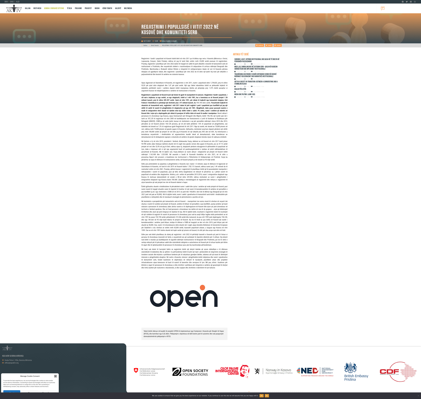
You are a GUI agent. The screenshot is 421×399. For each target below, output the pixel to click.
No (267, 395)
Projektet (88, 8)
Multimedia (128, 8)
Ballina (27, 8)
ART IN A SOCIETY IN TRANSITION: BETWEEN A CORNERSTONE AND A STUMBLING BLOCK (256, 82)
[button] (55, 376)
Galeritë (118, 8)
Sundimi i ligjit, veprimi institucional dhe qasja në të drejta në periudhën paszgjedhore (256, 60)
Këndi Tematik (107, 8)
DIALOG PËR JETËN (240, 89)
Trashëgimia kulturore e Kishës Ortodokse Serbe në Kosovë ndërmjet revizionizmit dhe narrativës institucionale (255, 75)
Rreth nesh (37, 8)
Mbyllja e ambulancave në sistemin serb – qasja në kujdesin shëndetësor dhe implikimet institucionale (255, 67)
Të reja (69, 8)
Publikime (78, 8)
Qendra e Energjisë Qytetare (54, 8)
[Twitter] (407, 2)
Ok (262, 395)
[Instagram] (415, 2)
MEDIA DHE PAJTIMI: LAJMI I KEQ (244, 94)
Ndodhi (97, 8)
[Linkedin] (411, 2)
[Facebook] (402, 2)
